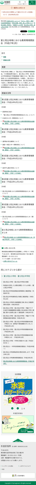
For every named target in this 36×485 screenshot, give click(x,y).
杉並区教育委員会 (6, 23)
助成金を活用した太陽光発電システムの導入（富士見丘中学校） (18, 286)
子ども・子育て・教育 (27, 21)
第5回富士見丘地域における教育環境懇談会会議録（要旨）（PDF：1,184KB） (18, 223)
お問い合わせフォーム (10, 261)
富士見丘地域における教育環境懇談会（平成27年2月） (18, 362)
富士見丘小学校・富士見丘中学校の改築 (15, 282)
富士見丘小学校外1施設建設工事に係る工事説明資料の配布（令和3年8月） (18, 303)
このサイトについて (25, 466)
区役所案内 (20, 476)
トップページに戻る (7, 466)
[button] (19, 3)
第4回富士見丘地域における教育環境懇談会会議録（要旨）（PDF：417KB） (18, 197)
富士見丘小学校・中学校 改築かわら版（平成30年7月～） (18, 342)
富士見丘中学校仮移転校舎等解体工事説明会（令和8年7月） (18, 292)
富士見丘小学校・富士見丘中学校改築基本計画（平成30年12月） (18, 330)
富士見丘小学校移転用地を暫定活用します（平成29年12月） (18, 353)
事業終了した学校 (18, 25)
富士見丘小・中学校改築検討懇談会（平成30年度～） (18, 347)
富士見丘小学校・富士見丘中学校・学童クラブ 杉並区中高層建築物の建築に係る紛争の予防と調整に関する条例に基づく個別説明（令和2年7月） (18, 310)
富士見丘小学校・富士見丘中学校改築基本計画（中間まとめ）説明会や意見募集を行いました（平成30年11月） (18, 323)
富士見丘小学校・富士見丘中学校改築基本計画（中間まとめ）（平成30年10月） (18, 336)
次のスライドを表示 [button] (18, 408)
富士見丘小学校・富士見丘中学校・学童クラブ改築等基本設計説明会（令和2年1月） (18, 317)
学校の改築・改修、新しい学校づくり (22, 23)
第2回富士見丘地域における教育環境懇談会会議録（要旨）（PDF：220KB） (18, 149)
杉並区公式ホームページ (13, 21)
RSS (3, 469)
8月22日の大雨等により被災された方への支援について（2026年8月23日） (18, 13)
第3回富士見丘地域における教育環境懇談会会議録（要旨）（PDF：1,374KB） (18, 172)
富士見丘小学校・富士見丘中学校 (17, 276)
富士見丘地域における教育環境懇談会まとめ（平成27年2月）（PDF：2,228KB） (18, 238)
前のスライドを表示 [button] (12, 408)
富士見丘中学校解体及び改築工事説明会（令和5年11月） (18, 298)
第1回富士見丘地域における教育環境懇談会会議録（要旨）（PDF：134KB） (18, 122)
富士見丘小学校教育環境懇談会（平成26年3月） (18, 358)
